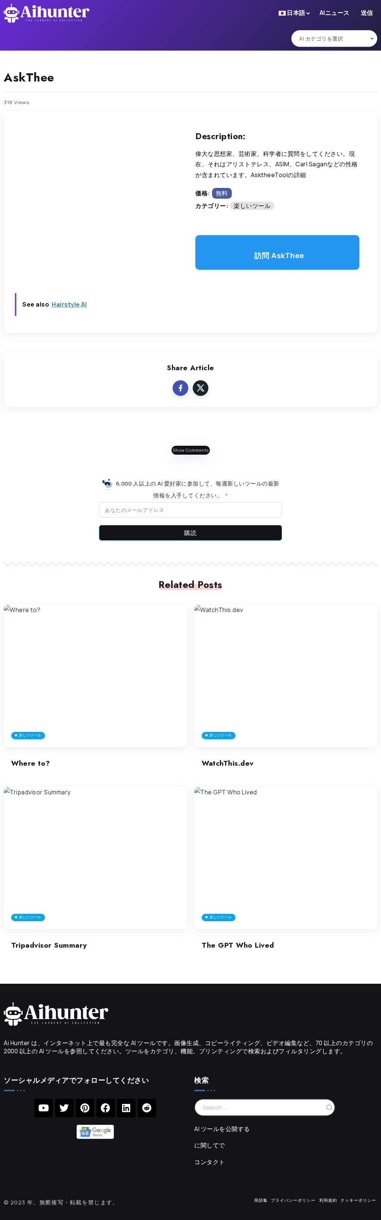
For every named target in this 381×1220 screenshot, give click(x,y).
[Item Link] (95, 676)
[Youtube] (43, 1108)
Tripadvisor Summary (49, 945)
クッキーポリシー (358, 1200)
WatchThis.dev (228, 763)
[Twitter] (64, 1108)
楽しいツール (252, 206)
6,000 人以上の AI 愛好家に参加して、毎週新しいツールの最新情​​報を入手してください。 (197, 489)
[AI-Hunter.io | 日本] (56, 1013)
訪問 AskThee (279, 255)
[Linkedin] (126, 1108)
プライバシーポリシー (293, 1200)
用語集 (261, 1200)
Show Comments (191, 450)
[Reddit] (147, 1108)
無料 (222, 193)
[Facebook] (105, 1108)
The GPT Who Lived (238, 945)
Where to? (30, 763)
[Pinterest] (85, 1108)
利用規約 (328, 1200)
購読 (190, 533)
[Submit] (329, 1107)
